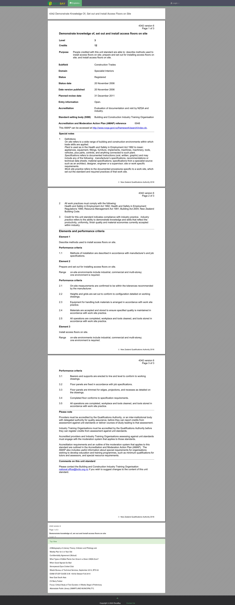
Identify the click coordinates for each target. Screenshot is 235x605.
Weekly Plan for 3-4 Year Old (61, 551)
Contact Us (130, 603)
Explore (75, 3)
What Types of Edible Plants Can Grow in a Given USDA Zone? (74, 559)
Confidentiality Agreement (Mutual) (63, 555)
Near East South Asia (58, 577)
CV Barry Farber (56, 581)
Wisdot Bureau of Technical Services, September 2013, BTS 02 (74, 570)
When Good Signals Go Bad (60, 562)
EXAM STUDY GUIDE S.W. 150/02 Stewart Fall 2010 (70, 573)
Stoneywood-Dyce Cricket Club (62, 566)
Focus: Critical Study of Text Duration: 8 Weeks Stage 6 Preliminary (76, 584)
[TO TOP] (117, 598)
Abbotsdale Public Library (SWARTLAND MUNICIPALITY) (72, 588)
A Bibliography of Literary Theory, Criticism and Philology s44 (73, 548)
